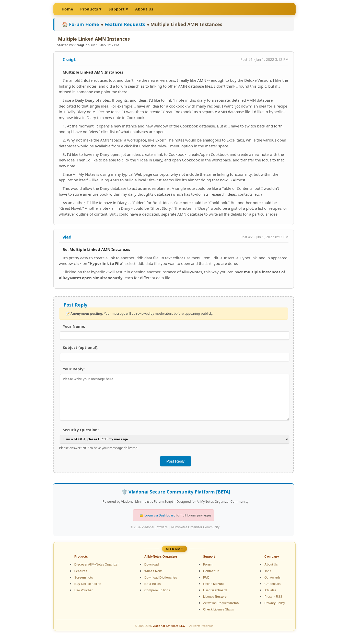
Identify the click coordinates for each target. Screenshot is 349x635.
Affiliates (270, 590)
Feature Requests (124, 24)
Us (211, 571)
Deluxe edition (87, 584)
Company (271, 556)
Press (268, 596)
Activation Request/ (221, 603)
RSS (279, 596)
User (215, 590)
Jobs (267, 571)
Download (160, 577)
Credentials (272, 584)
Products (89, 8)
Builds (152, 584)
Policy (274, 603)
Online (213, 584)
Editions (157, 590)
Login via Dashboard (160, 515)
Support (117, 8)
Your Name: (74, 326)
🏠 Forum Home (80, 24)
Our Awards (272, 577)
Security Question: (81, 429)
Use (83, 590)
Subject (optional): (80, 347)
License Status (218, 609)
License (215, 596)
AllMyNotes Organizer (96, 564)
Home (67, 8)
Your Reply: (74, 368)
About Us (144, 8)
